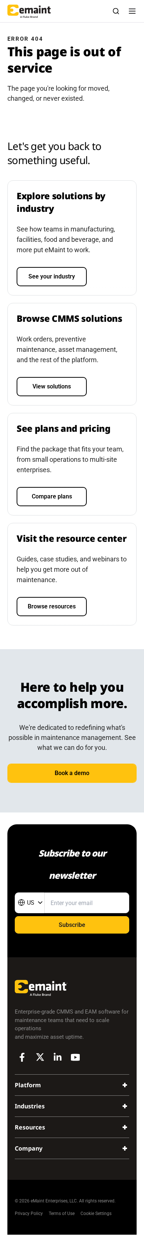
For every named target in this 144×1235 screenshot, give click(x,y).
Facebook (22, 1057)
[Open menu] (132, 11)
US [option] (30, 902)
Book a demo (72, 773)
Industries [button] (30, 1106)
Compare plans (52, 496)
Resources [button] (30, 1127)
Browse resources (52, 606)
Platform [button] (28, 1085)
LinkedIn (57, 1057)
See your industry (51, 276)
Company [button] (28, 1148)
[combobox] (29, 902)
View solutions (51, 386)
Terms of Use (62, 1213)
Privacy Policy (29, 1213)
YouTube (75, 1057)
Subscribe (72, 924)
